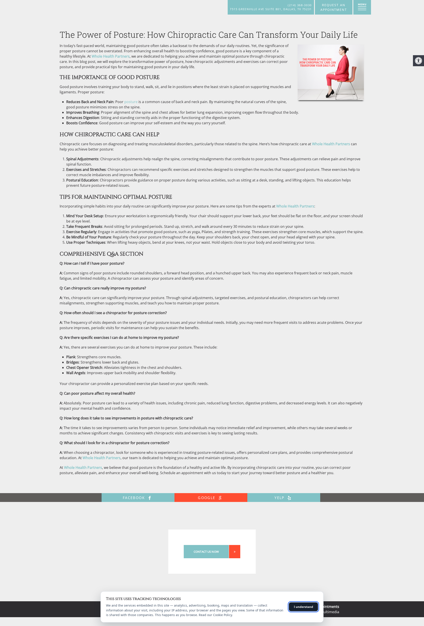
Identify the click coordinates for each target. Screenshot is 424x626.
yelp (280, 497)
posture (131, 101)
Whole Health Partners (111, 56)
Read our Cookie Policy (215, 615)
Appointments (327, 606)
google (207, 497)
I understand (303, 607)
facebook (134, 497)
